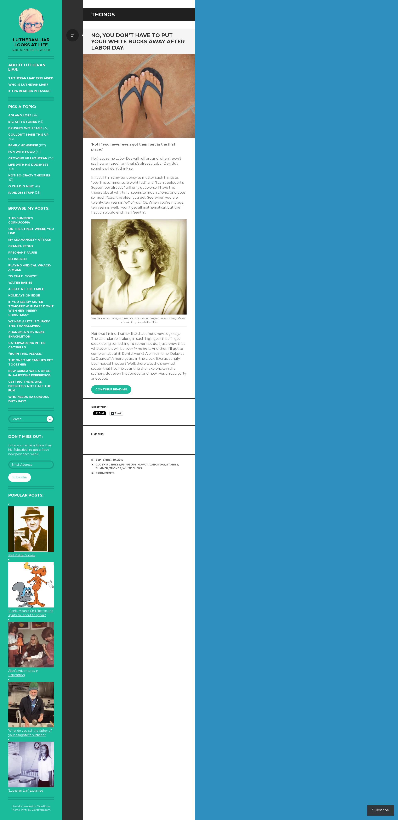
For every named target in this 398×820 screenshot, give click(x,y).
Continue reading (111, 389)
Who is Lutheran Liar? (28, 84)
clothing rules (108, 464)
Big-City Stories (22, 122)
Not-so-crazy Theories (29, 175)
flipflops (128, 464)
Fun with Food (21, 152)
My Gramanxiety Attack (29, 240)
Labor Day (157, 464)
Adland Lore (19, 115)
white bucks (132, 468)
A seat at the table (26, 289)
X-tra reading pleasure (29, 91)
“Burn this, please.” (25, 354)
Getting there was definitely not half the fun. (29, 386)
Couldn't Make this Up (28, 134)
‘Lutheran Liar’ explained (30, 78)
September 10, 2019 (109, 459)
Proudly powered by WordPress (31, 806)
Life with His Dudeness (28, 164)
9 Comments (105, 473)
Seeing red (17, 259)
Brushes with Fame (25, 128)
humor (143, 464)
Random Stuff (21, 192)
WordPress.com (41, 809)
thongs (115, 468)
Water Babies (20, 282)
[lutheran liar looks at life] (31, 20)
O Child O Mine (21, 186)
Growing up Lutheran (27, 158)
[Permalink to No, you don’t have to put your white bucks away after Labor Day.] (139, 96)
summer (102, 468)
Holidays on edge (24, 295)
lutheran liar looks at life (31, 42)
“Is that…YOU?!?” (23, 276)
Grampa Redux (20, 246)
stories (172, 464)
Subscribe (20, 477)
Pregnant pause (22, 252)
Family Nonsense (23, 145)
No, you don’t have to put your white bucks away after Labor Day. (138, 41)
